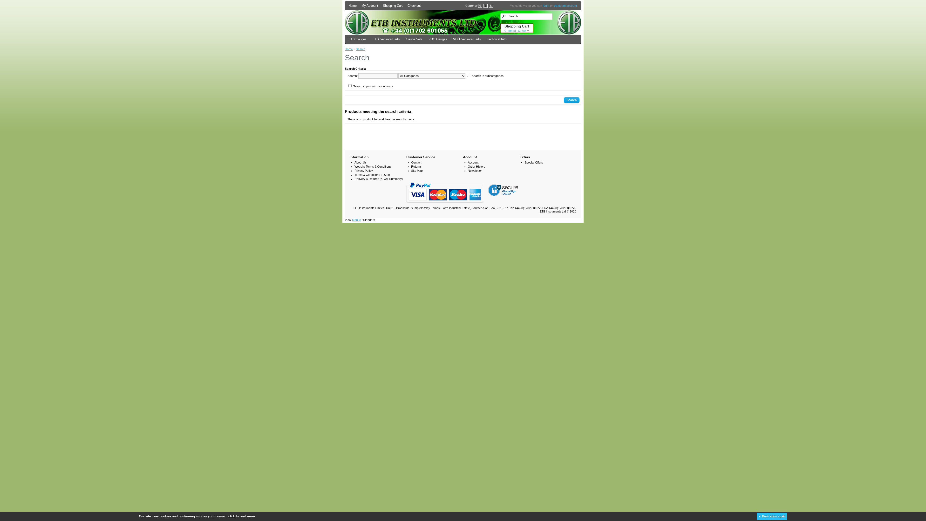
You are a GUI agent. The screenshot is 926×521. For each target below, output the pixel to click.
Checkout (414, 5)
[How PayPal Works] (444, 204)
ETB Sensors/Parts (386, 39)
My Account (369, 5)
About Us (360, 162)
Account (473, 162)
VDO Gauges (438, 39)
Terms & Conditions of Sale (372, 175)
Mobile (356, 220)
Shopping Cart (393, 5)
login (546, 5)
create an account (565, 5)
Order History (476, 166)
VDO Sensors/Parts (467, 39)
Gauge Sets (414, 39)
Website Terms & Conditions (372, 166)
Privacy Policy (363, 170)
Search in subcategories (488, 76)
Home (352, 5)
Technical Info (496, 39)
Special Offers (533, 162)
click (231, 516)
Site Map (417, 170)
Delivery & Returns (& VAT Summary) (378, 179)
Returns (416, 166)
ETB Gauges (357, 39)
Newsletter (475, 170)
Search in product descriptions (373, 86)
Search (360, 49)
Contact (416, 162)
